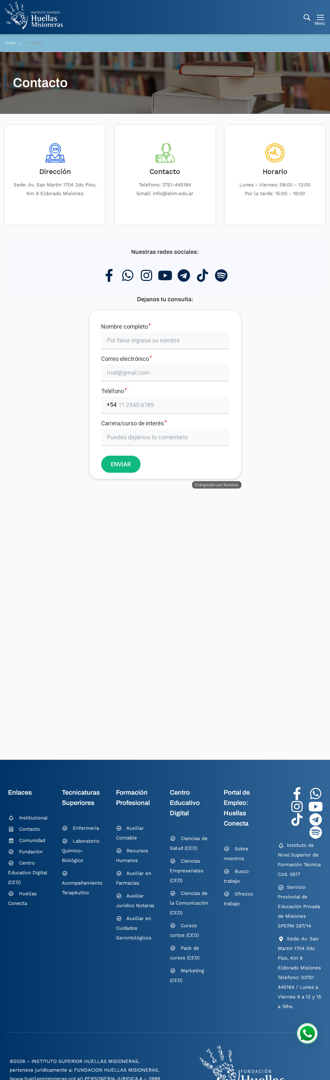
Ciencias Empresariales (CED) (186, 870)
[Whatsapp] (127, 275)
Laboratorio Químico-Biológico (81, 850)
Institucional (33, 818)
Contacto (165, 171)
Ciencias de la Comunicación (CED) (189, 903)
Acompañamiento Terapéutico (82, 888)
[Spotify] (221, 275)
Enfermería (86, 828)
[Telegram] (183, 275)
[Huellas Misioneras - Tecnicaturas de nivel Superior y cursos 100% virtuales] (34, 16)
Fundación (31, 852)
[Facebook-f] (108, 275)
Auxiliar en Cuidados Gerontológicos (133, 928)
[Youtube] (165, 275)
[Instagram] (146, 275)
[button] (307, 1033)
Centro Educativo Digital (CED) (27, 872)
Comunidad (32, 840)
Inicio (10, 42)
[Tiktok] (202, 275)
